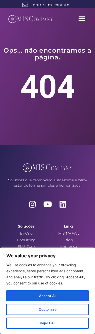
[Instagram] (32, 204)
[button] (82, 18)
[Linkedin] (62, 204)
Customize (47, 309)
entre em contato (51, 4)
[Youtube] (47, 204)
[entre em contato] (25, 5)
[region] (47, 291)
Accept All (47, 296)
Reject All (47, 323)
